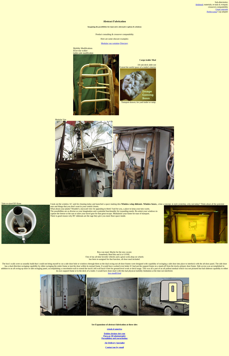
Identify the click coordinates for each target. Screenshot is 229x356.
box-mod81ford (114, 273)
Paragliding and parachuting (114, 338)
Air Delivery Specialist (115, 343)
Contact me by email (114, 347)
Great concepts (221, 9)
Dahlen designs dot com (114, 333)
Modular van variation (110, 43)
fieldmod (199, 4)
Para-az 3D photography (114, 336)
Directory (124, 43)
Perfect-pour (212, 12)
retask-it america (114, 329)
